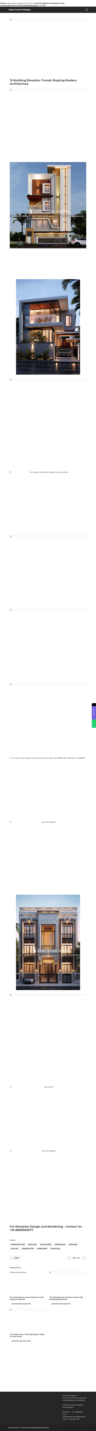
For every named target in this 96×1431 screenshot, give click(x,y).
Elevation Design (45, 1244)
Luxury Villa (14, 1248)
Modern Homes (42, 1248)
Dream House (32, 1244)
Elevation (27, 1304)
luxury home (73, 1244)
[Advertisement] (48, 263)
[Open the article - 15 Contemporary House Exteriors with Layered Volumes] (28, 1283)
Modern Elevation (28, 1248)
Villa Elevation (55, 1248)
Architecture (17, 1304)
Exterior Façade (60, 1244)
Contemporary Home (18, 1244)
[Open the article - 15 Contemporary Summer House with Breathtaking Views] (67, 1283)
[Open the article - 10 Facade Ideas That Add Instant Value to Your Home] (28, 1320)
